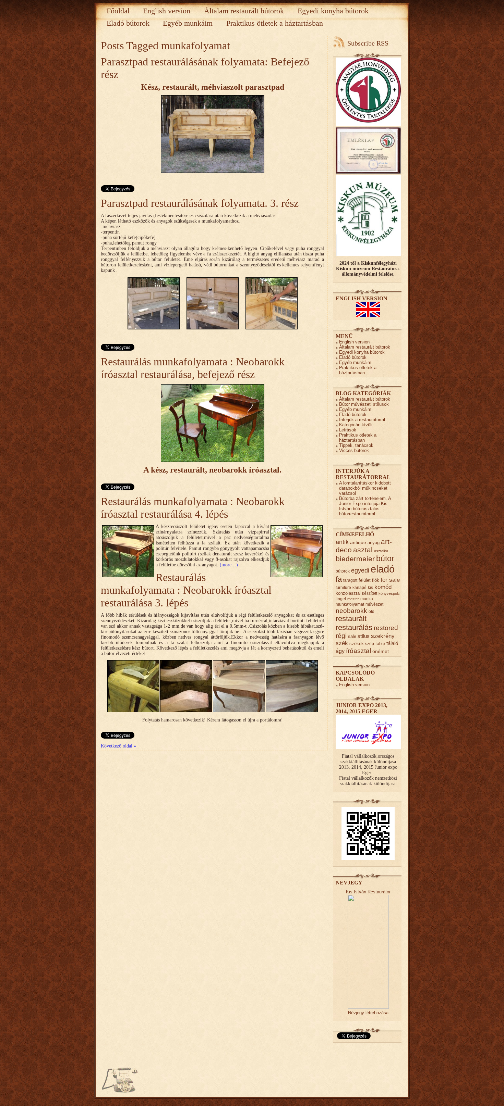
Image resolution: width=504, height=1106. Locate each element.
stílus (364, 636)
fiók (375, 580)
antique (358, 542)
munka (366, 598)
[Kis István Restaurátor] (368, 1007)
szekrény (383, 635)
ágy (340, 651)
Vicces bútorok (354, 450)
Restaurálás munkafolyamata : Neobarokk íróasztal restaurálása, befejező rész (193, 367)
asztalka (381, 551)
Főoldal (118, 11)
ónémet (380, 651)
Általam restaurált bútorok (244, 11)
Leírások (347, 429)
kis (370, 587)
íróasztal (358, 650)
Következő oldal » (118, 746)
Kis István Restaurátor (368, 891)
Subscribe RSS (367, 43)
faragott (350, 580)
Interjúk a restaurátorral (362, 419)
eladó (383, 569)
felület (365, 580)
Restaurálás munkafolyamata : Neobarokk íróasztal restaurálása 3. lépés (186, 590)
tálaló (392, 643)
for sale (390, 580)
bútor (385, 558)
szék (342, 643)
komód (383, 587)
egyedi (360, 570)
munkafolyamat (350, 604)
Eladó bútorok (128, 23)
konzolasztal (348, 593)
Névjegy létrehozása (368, 1012)
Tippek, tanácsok (356, 445)
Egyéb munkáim (188, 23)
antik (342, 542)
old (371, 611)
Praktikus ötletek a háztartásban (274, 23)
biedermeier (355, 559)
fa (339, 579)
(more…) (229, 564)
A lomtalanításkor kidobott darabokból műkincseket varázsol (365, 488)
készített (369, 593)
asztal (363, 550)
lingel (341, 598)
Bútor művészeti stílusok (364, 404)
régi (341, 635)
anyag (374, 542)
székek (356, 643)
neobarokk (351, 610)
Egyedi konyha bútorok (333, 11)
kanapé (359, 587)
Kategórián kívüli (355, 424)
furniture (343, 587)
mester (353, 599)
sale (352, 636)
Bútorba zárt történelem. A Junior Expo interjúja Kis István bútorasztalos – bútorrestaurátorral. (365, 506)
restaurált (351, 619)
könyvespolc (389, 593)
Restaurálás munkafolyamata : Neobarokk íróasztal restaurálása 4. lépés (193, 507)
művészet (374, 604)
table (380, 643)
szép (369, 643)
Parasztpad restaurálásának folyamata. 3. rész (200, 203)
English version (166, 11)
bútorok (343, 571)
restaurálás (354, 627)
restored (386, 627)
